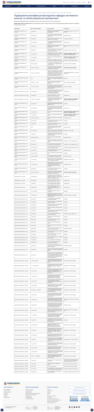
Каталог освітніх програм (29, 389)
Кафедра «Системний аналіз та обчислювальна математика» (27, 12)
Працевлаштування (29, 392)
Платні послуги (49, 397)
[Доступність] (89, 2)
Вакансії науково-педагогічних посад (52, 398)
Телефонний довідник (29, 397)
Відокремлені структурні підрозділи (31, 394)
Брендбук (48, 392)
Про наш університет (7, 389)
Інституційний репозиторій (30, 398)
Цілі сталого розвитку (7, 392)
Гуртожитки (49, 389)
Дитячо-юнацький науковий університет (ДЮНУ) (33, 393)
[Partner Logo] (70, 409)
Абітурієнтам (6, 394)
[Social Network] (69, 407)
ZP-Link (48, 394)
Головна (15, 12)
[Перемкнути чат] (2, 410)
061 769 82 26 (35, 407)
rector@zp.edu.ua (57, 406)
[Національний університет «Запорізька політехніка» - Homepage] (12, 383)
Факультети (6, 393)
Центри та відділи (6, 397)
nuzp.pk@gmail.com (57, 407)
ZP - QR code (49, 393)
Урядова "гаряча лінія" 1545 (51, 402)
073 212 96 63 (35, 406)
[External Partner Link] (74, 399)
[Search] (91, 2)
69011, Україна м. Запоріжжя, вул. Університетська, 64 (11, 407)
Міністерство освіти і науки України (52, 401)
